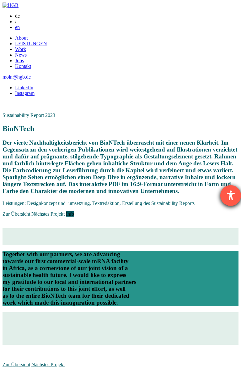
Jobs (19, 60)
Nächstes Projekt (48, 214)
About (21, 38)
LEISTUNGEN (31, 43)
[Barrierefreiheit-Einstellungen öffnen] (230, 195)
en (17, 27)
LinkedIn (24, 87)
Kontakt (23, 66)
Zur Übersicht (16, 214)
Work (20, 49)
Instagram (25, 93)
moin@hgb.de (17, 77)
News (21, 55)
